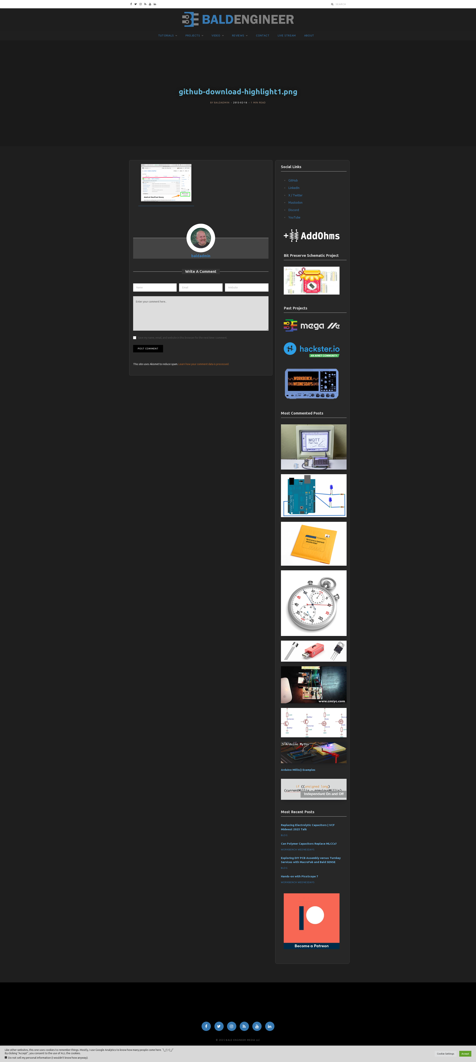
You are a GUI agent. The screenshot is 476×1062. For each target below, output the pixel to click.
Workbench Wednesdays (297, 849)
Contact (263, 35)
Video (216, 35)
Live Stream (287, 35)
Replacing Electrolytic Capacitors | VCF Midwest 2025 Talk (308, 827)
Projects (193, 35)
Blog (284, 835)
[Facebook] (206, 1026)
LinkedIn (294, 187)
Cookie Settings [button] (445, 1053)
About (309, 35)
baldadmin (221, 103)
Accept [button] (465, 1053)
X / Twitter (295, 195)
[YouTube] (257, 1026)
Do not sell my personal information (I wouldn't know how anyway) (48, 1057)
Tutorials (166, 35)
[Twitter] (219, 1026)
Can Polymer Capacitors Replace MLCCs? (309, 843)
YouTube (294, 217)
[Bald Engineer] (238, 19)
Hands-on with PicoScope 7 (299, 876)
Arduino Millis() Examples (298, 769)
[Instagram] (231, 1026)
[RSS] (244, 1026)
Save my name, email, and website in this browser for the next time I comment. (182, 337)
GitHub (293, 180)
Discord (293, 210)
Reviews (238, 35)
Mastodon (295, 202)
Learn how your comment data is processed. (203, 364)
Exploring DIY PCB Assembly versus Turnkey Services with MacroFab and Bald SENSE (311, 860)
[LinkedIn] (269, 1026)
